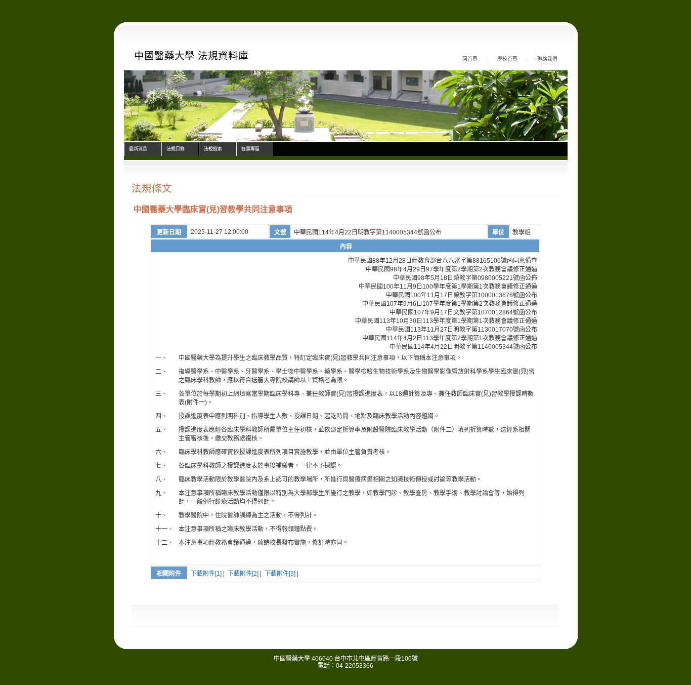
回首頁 (470, 59)
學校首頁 (507, 59)
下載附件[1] (206, 573)
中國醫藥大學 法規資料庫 (191, 55)
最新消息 (138, 148)
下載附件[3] (280, 573)
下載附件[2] (243, 573)
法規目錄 (175, 148)
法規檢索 (213, 148)
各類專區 (250, 148)
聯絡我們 (547, 59)
